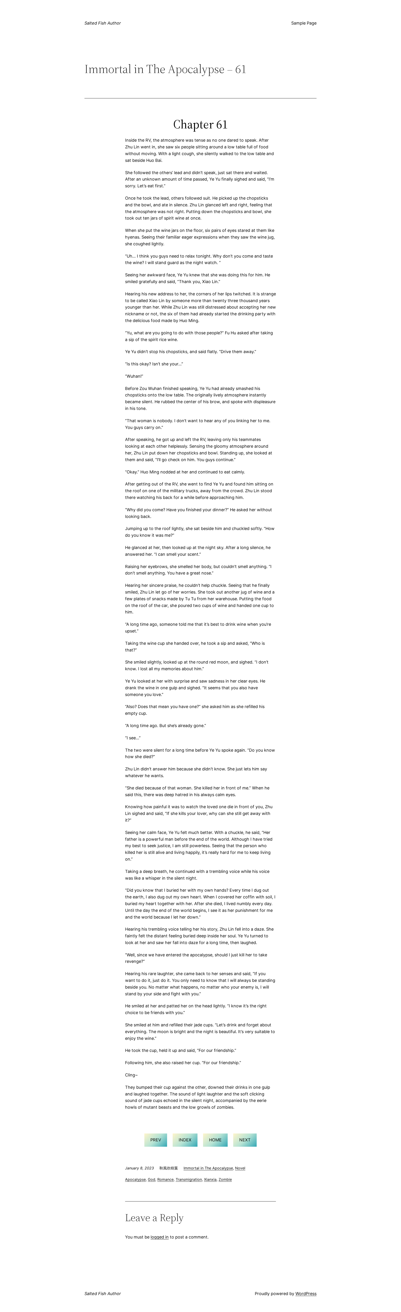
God (151, 1179)
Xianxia (210, 1179)
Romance (165, 1179)
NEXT (245, 1139)
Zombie (225, 1179)
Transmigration (189, 1179)
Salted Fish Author (102, 23)
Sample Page (304, 23)
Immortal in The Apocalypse (208, 1168)
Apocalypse (135, 1179)
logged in (160, 1237)
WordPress (306, 1293)
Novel (240, 1168)
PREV (155, 1139)
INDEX (185, 1139)
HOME (215, 1139)
